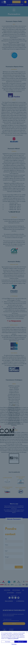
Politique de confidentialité (13, 638)
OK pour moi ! (21, 641)
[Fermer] (26, 632)
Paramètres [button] (14, 644)
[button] (24, 3)
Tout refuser (7, 641)
